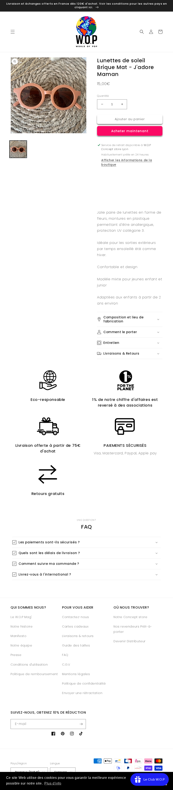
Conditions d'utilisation (29, 664)
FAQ (65, 655)
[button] (12, 31)
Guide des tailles (76, 645)
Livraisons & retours (78, 636)
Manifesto (18, 636)
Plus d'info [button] (52, 783)
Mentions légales (76, 674)
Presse (16, 655)
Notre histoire (21, 626)
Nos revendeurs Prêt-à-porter (133, 629)
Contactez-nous (75, 617)
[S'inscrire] (81, 724)
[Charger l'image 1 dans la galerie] (18, 149)
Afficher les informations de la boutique (126, 162)
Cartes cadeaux (75, 626)
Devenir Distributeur (130, 641)
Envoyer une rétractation (82, 693)
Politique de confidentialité (84, 683)
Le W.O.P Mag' (21, 617)
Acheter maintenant (130, 131)
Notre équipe (21, 645)
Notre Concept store (130, 617)
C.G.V (66, 664)
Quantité (103, 96)
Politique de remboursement (34, 674)
